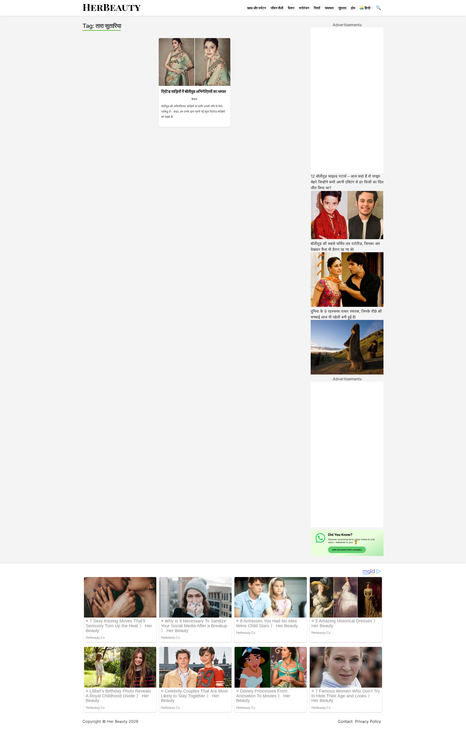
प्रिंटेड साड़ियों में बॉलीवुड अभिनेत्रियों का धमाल (193, 91)
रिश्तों (317, 8)
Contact (345, 721)
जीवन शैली (277, 8)
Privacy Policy (368, 721)
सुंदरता (342, 8)
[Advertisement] (347, 100)
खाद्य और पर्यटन (256, 8)
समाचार (329, 8)
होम (353, 8)
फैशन (291, 8)
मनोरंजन (304, 8)
